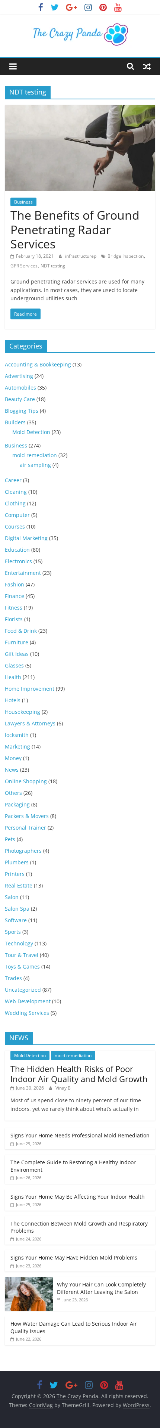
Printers (15, 873)
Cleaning (16, 491)
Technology (19, 943)
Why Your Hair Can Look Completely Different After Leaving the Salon (101, 1288)
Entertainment (23, 572)
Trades (13, 978)
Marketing (17, 746)
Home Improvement (29, 688)
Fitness (13, 607)
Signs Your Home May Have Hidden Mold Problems (73, 1257)
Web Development (28, 1001)
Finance (14, 596)
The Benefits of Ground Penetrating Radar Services (75, 229)
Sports (13, 931)
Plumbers (17, 862)
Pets (10, 839)
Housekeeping (22, 711)
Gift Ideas (17, 653)
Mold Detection (31, 432)
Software (16, 920)
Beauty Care (20, 399)
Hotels (12, 700)
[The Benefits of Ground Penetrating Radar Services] (80, 109)
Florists (14, 619)
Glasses (14, 665)
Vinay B (63, 1088)
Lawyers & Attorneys (30, 723)
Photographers (23, 850)
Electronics (18, 561)
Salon (12, 897)
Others (13, 792)
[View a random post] (147, 66)
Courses (15, 526)
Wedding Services (27, 1012)
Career (13, 480)
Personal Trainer (25, 827)
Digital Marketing (26, 538)
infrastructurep (81, 256)
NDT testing (53, 266)
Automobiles (20, 387)
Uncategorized (23, 989)
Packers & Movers (27, 816)
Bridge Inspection (126, 256)
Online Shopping (26, 781)
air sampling (35, 464)
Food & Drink (21, 630)
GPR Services (24, 266)
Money (13, 758)
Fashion (14, 584)
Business (23, 202)
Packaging (17, 804)
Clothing (15, 503)
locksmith (17, 734)
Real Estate (18, 885)
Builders (15, 422)
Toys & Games (22, 966)
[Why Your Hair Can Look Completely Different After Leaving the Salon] (29, 1281)
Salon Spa (17, 908)
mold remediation (34, 455)
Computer (17, 514)
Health (13, 677)
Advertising (19, 376)
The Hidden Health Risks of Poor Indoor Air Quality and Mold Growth (79, 1073)
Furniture (16, 642)
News (12, 769)
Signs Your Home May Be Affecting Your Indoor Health (77, 1196)
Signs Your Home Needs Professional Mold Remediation (80, 1135)
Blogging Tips (21, 410)
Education (17, 549)
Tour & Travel (21, 954)
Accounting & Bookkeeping (38, 364)
